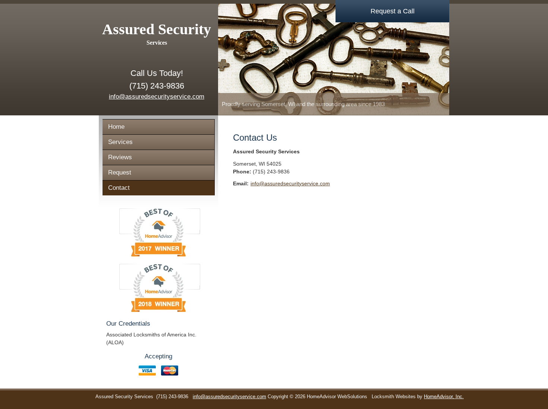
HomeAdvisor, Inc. (444, 396)
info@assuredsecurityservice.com (156, 96)
